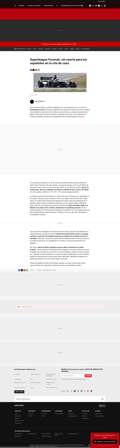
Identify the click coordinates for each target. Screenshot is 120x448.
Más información (62, 446)
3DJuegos (30, 413)
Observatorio (48, 5)
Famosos (29, 48)
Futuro (32, 387)
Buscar (102, 398)
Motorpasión (71, 413)
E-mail (39, 70)
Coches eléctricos (35, 374)
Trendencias (85, 413)
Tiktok (105, 6)
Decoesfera (84, 416)
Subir (100, 405)
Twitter (102, 6)
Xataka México (18, 433)
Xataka (16, 413)
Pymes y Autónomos (100, 416)
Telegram (90, 6)
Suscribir (88, 375)
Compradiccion (85, 418)
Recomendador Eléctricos (70, 5)
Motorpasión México (73, 433)
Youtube (99, 6)
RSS (84, 391)
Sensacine (44, 413)
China (35, 48)
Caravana (54, 48)
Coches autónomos (20, 387)
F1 (57, 5)
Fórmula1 (39, 270)
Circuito (60, 48)
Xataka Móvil (18, 416)
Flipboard (36, 70)
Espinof (43, 416)
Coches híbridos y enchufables (51, 375)
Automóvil (47, 48)
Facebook (93, 6)
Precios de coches (35, 382)
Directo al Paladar (59, 413)
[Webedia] (102, 1)
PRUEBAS (21, 5)
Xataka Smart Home (19, 420)
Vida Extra (30, 416)
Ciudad (66, 48)
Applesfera (17, 418)
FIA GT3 (81, 117)
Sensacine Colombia (46, 436)
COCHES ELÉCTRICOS (34, 5)
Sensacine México (46, 433)
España (77, 48)
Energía (72, 48)
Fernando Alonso (85, 48)
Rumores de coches (20, 382)
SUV (31, 379)
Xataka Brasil (18, 436)
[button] (40, 101)
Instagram (96, 6)
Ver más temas (19, 391)
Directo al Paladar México (59, 434)
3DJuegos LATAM (32, 433)
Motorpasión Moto (72, 416)
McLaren (41, 48)
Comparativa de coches (50, 383)
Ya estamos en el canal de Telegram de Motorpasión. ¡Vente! (59, 44)
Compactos (18, 379)
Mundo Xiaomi (18, 423)
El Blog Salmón (98, 413)
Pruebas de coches (51, 379)
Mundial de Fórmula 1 (50, 270)
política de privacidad (81, 379)
